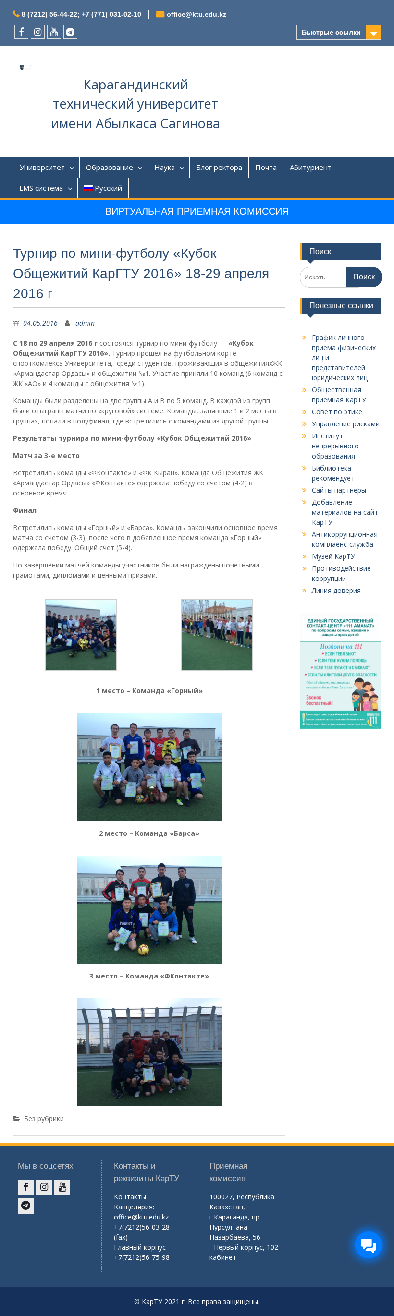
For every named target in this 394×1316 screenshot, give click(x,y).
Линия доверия (336, 590)
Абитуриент (311, 167)
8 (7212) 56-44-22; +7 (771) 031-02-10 (81, 14)
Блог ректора (219, 167)
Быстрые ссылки (331, 32)
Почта (266, 167)
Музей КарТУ (333, 556)
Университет (42, 167)
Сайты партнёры (339, 490)
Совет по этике (337, 411)
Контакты (130, 1196)
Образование (109, 167)
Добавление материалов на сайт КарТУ (345, 512)
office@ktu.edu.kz (196, 14)
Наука (164, 167)
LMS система (41, 188)
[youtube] (54, 32)
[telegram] (70, 32)
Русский (108, 188)
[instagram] (38, 32)
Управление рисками (346, 423)
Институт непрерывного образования (335, 445)
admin (85, 322)
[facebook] (21, 32)
